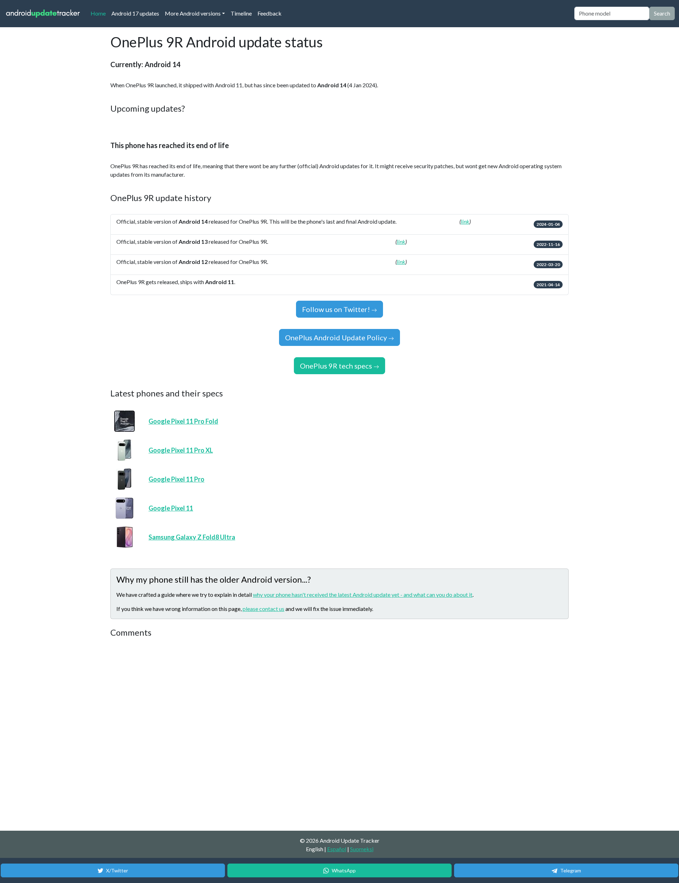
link (465, 221)
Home (100, 13)
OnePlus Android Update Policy (336, 337)
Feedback (269, 13)
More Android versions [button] (193, 13)
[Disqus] (243, 734)
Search (662, 13)
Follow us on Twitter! (336, 309)
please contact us (263, 608)
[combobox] (611, 13)
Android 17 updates (135, 13)
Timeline (241, 13)
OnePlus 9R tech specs (336, 365)
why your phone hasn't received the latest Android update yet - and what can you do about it (362, 594)
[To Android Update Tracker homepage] (43, 14)
